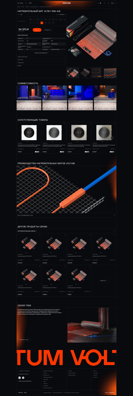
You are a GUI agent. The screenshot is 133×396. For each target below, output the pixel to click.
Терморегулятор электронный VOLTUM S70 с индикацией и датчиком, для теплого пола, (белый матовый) (54, 146)
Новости (95, 370)
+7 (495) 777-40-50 (23, 371)
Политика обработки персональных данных (71, 392)
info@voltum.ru (23, 374)
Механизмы (45, 385)
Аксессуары (45, 379)
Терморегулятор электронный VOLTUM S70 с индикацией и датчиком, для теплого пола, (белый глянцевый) (29, 146)
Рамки (44, 381)
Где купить (95, 377)
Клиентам (95, 375)
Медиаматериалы (72, 375)
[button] (110, 37)
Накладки (45, 383)
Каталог (22, 6)
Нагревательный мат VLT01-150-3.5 (49, 287)
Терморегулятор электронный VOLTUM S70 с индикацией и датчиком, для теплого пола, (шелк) (104, 146)
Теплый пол (27, 6)
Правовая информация (47, 392)
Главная (19, 6)
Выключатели (46, 375)
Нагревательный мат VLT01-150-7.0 (99, 256)
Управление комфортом (48, 377)
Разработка (107, 392)
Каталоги (70, 370)
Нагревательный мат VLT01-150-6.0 (25, 256)
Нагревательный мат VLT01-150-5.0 (50, 256)
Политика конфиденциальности (57, 392)
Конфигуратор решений (48, 370)
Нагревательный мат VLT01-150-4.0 (25, 287)
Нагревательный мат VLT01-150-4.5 (75, 256)
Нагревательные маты (34, 6)
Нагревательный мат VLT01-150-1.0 (74, 287)
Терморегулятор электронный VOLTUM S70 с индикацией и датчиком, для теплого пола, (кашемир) (79, 146)
